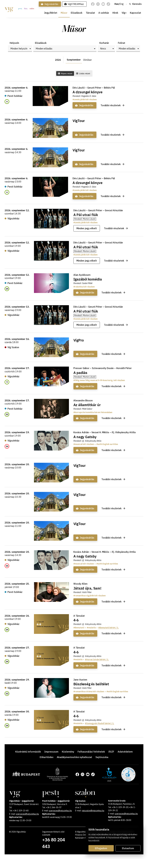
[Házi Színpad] (25, 9)
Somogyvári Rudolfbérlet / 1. (100, 723)
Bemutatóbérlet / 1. (109, 627)
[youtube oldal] (103, 4)
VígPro (78, 340)
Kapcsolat (135, 12)
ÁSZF (111, 751)
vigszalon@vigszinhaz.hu (93, 810)
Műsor (64, 12)
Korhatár (104, 42)
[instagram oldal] (98, 4)
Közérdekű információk (28, 751)
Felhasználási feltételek (91, 751)
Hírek (115, 12)
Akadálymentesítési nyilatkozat (74, 757)
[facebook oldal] (93, 4)
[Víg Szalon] (32, 9)
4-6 (76, 620)
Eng (122, 4)
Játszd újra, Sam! (87, 588)
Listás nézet (84, 73)
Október (87, 59)
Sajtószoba (102, 757)
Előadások (76, 12)
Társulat (90, 12)
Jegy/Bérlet (50, 12)
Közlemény (68, 751)
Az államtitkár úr (87, 404)
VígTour (79, 120)
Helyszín (14, 42)
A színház (103, 12)
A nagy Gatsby (85, 436)
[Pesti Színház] (20, 9)
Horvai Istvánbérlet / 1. (97, 659)
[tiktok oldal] (108, 4)
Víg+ (124, 12)
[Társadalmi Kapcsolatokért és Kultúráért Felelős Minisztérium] (57, 779)
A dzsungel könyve (87, 92)
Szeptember (74, 59)
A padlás (80, 372)
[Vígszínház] (9, 8)
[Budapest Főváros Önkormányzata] (26, 775)
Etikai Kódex (46, 757)
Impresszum (51, 751)
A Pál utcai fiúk (85, 214)
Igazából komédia (87, 279)
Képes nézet (66, 73)
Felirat (121, 42)
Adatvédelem (125, 751)
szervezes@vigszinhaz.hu (27, 814)
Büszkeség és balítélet (91, 684)
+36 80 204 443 (53, 843)
